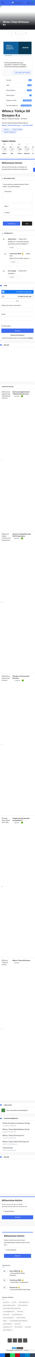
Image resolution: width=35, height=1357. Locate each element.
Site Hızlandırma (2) (17, 1314)
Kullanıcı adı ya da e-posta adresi (11, 305)
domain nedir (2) (21, 1317)
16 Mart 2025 (22, 271)
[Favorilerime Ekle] (9, 32)
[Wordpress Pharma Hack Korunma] (6, 744)
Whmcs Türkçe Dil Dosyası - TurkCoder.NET (17, 125)
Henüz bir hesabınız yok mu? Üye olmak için (17, 338)
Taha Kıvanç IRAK (15, 1280)
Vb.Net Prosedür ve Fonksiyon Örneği (16, 1123)
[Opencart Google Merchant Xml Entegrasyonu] (6, 602)
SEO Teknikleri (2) (7, 1330)
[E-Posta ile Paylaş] (32, 1355)
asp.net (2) (17, 1324)
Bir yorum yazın (9, 178)
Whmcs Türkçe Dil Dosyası (21, 960)
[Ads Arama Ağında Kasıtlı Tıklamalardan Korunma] (6, 460)
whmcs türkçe (17, 129)
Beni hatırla (7, 326)
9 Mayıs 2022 (22, 239)
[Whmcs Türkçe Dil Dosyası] (6, 1028)
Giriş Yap (27, 224)
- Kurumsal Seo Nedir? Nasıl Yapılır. (19, 1289)
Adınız (6, 206)
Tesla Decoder (7, 1148)
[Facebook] (10, 1340)
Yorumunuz (8, 191)
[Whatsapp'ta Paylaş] (12, 1355)
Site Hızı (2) (6, 1314)
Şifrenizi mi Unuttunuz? (17, 335)
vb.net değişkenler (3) (8, 1311)
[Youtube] (25, 1340)
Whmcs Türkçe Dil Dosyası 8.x (13, 1135)
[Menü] (2, 2)
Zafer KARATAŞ (14, 1271)
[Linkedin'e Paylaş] (22, 1355)
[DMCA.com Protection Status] (17, 1348)
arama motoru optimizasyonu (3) (11, 1308)
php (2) (5, 1320)
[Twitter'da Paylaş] (7, 1355)
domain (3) (20, 1311)
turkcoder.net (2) (7, 1327)
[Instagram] (15, 1340)
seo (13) (14, 1302)
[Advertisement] (17, 364)
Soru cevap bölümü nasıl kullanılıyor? (17, 1110)
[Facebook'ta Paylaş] (2, 1355)
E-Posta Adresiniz (8, 1211)
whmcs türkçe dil (9, 132)
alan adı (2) (28, 1327)
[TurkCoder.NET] (17, 2)
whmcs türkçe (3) (22, 1305)
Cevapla (11, 247)
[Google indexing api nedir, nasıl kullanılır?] (6, 886)
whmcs (6, 129)
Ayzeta (26, 1350)
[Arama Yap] (28, 2)
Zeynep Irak (13, 1287)
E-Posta (7, 212)
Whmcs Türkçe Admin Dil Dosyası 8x (15, 1142)
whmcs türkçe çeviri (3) (9, 1305)
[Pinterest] (20, 1340)
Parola (3, 314)
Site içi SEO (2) (18, 1327)
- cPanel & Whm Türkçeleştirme (18, 1282)
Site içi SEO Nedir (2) (8, 1317)
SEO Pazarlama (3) (23, 1302)
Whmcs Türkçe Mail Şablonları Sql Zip (15, 1129)
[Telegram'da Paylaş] (27, 1355)
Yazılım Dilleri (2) (7, 1324)
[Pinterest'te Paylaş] (17, 1355)
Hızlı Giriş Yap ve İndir (22, 72)
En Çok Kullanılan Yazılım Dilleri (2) (18, 1320)
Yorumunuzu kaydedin (11, 224)
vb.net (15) (6, 1302)
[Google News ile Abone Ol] (17, 36)
